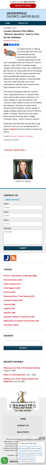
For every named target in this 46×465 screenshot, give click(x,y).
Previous (8, 150)
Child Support (12, 288)
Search (23, 348)
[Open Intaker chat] (21, 464)
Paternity (9, 304)
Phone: (6, 220)
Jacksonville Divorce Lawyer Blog (23, 15)
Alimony (9, 292)
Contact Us (23, 23)
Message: (7, 228)
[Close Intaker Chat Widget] (43, 438)
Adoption (9, 313)
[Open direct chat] (40, 438)
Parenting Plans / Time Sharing (19, 296)
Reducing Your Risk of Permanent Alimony (22, 368)
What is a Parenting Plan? (15, 375)
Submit (23, 248)
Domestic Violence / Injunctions (19, 317)
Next (23, 150)
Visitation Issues (13, 300)
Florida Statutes (13, 280)
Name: (6, 204)
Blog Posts (23, 432)
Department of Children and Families (21, 321)
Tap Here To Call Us (23, 5)
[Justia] (7, 258)
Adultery (9, 308)
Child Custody (12, 284)
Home (7, 23)
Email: (6, 212)
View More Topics (11, 325)
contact (12, 129)
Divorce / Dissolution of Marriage (22, 136)
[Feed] (13, 258)
